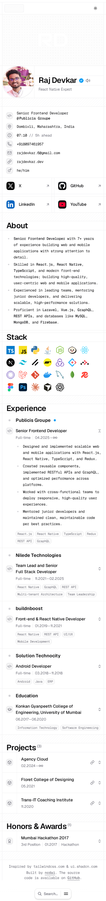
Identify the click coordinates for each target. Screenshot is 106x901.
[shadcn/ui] (35, 362)
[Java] (47, 350)
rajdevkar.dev (30, 161)
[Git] (35, 375)
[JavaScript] (23, 350)
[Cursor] (47, 387)
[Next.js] (10, 362)
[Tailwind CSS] (23, 362)
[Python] (35, 350)
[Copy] (48, 144)
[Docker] (47, 375)
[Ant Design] (72, 362)
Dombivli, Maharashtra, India (45, 126)
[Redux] (60, 362)
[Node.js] (60, 350)
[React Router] (85, 362)
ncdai (50, 872)
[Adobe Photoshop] (23, 387)
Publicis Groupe (34, 118)
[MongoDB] (72, 375)
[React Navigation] (10, 375)
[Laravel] (23, 375)
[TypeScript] (10, 350)
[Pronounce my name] (88, 80)
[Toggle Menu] (66, 894)
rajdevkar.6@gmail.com (38, 153)
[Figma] (10, 387)
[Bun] (72, 350)
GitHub (73, 877)
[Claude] (35, 387)
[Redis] (85, 375)
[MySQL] (60, 375)
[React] (85, 350)
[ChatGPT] (60, 387)
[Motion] (47, 362)
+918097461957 (30, 144)
